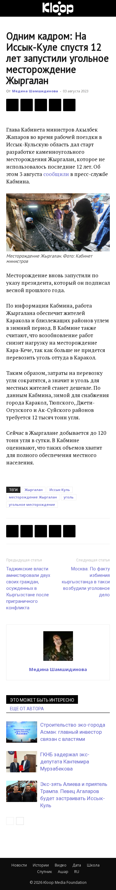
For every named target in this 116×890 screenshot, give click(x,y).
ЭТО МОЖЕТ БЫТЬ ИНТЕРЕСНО (42, 700)
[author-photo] (58, 660)
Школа (93, 865)
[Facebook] (12, 105)
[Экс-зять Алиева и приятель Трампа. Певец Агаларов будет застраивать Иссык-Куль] (21, 791)
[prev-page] (10, 821)
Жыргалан (33, 489)
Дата (76, 865)
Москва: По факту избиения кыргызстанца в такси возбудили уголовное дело (86, 582)
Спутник (44, 871)
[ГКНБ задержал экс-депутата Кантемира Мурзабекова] (21, 761)
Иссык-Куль (59, 489)
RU (76, 871)
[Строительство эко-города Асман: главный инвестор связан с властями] (21, 732)
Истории (41, 865)
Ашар (63, 871)
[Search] (107, 8)
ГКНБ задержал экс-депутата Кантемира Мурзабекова (64, 761)
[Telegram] (55, 105)
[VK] (41, 105)
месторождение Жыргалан (33, 497)
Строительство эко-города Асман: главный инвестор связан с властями (72, 732)
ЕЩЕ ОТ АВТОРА (27, 708)
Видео (61, 865)
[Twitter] (26, 105)
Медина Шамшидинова (35, 91)
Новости (19, 865)
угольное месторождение (32, 504)
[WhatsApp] (69, 105)
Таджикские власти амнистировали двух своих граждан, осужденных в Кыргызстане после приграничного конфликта (28, 588)
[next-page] (20, 821)
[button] (10, 8)
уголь (69, 497)
